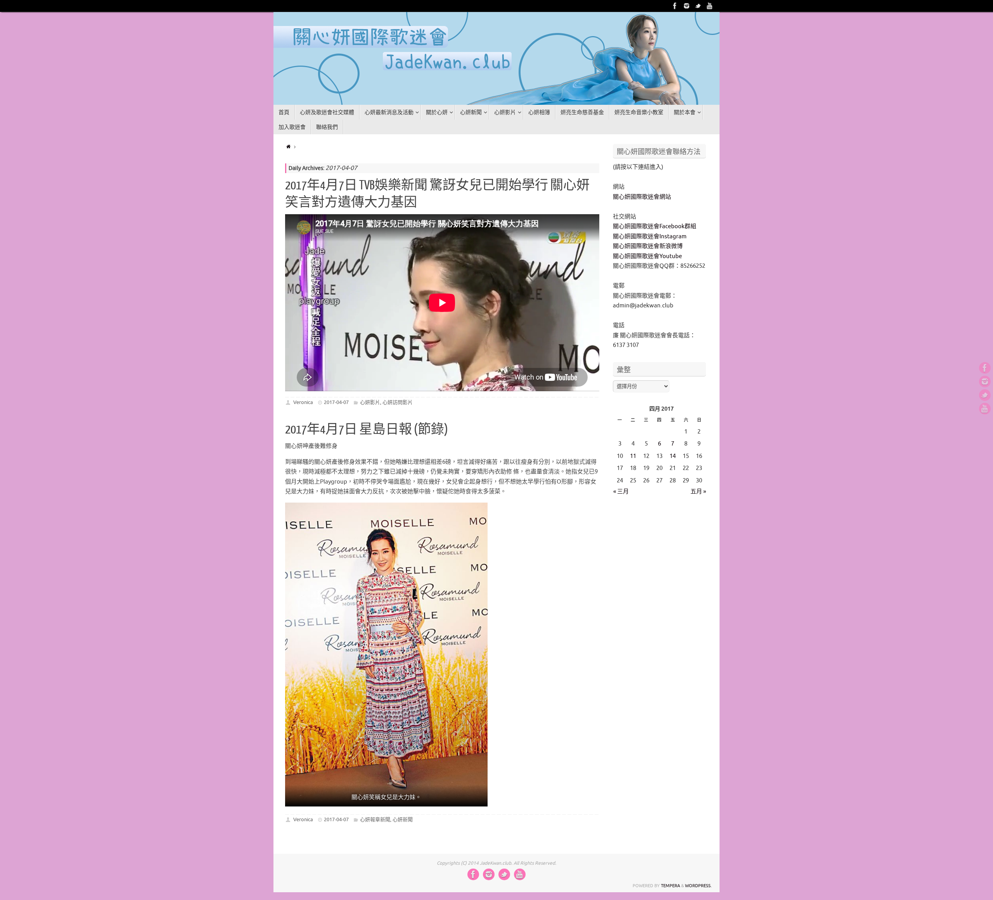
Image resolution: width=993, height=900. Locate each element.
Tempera (670, 885)
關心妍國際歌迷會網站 (642, 197)
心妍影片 (370, 402)
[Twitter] (698, 6)
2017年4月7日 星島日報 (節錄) (366, 430)
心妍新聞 (403, 819)
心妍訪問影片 (397, 402)
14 (672, 456)
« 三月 (621, 491)
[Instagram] (686, 6)
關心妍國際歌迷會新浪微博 (648, 246)
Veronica (303, 402)
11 (633, 456)
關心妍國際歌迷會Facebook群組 (654, 226)
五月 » (698, 491)
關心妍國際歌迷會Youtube (647, 256)
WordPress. (698, 885)
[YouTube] (710, 6)
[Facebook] (675, 6)
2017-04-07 (336, 402)
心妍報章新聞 (375, 819)
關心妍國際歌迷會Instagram (650, 236)
